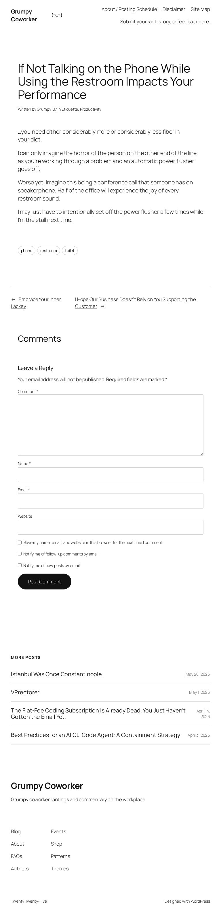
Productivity (90, 109)
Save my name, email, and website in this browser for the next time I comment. (93, 542)
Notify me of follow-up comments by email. (61, 554)
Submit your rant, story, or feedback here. (165, 21)
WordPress (200, 901)
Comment (28, 391)
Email (24, 489)
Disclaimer (174, 9)
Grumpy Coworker (24, 15)
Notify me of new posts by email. (52, 565)
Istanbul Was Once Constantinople (56, 674)
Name (24, 463)
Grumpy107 (47, 109)
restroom (48, 250)
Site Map (200, 9)
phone (27, 250)
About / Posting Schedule (129, 9)
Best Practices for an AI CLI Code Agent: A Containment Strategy (95, 735)
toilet (70, 250)
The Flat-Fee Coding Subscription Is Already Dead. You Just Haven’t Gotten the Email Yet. (98, 713)
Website (25, 516)
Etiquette (70, 109)
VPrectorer (25, 692)
